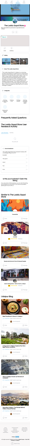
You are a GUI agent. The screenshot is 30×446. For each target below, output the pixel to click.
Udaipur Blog (24, 427)
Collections (15, 430)
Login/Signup (5, 432)
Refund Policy (15, 432)
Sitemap (24, 431)
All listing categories (15, 431)
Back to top (17, 443)
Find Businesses (15, 427)
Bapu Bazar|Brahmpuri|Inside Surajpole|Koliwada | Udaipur (13, 28)
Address (12, 50)
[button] (13, 32)
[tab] (4, 133)
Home (5, 427)
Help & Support (24, 430)
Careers (5, 431)
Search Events (24, 428)
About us (15, 428)
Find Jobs (5, 428)
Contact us (5, 430)
